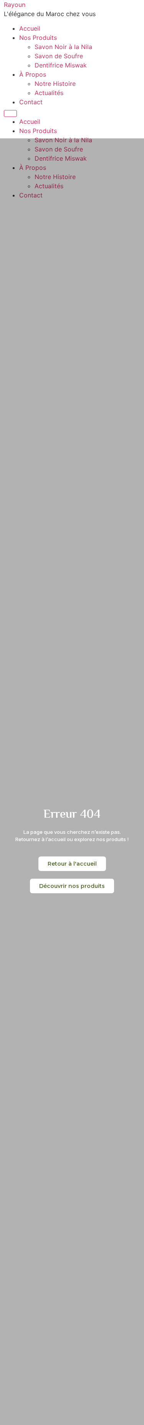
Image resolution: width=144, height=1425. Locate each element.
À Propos (32, 74)
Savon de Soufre (59, 56)
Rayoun (14, 4)
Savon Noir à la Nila (63, 47)
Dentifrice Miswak (61, 65)
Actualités (49, 93)
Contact (31, 102)
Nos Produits (38, 37)
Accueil (29, 28)
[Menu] (10, 113)
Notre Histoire (55, 83)
